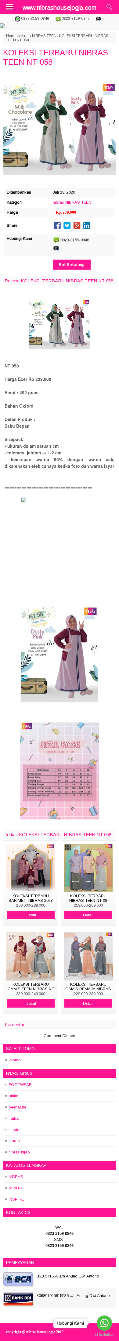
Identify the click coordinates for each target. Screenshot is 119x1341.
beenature (17, 1107)
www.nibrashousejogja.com (59, 7)
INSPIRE (16, 1199)
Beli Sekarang (72, 264)
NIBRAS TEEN (44, 36)
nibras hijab (19, 1152)
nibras (24, 36)
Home (11, 36)
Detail (31, 915)
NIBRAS (16, 1176)
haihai (14, 1118)
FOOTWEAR (20, 1084)
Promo (15, 1060)
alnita (13, 1096)
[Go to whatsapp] (104, 1323)
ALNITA (15, 1188)
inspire (14, 1129)
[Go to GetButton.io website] (104, 1335)
